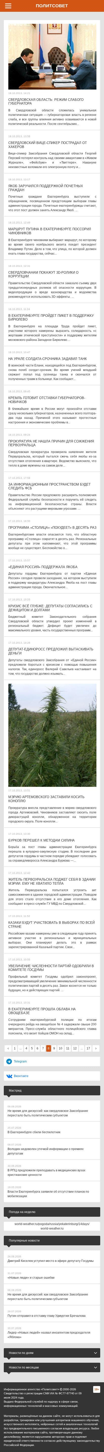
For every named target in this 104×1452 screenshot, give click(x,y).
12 (75, 1048)
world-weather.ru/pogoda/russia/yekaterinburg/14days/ (52, 1224)
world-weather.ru (52, 1228)
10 (60, 1048)
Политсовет (52, 5)
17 (88, 1048)
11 (67, 1048)
